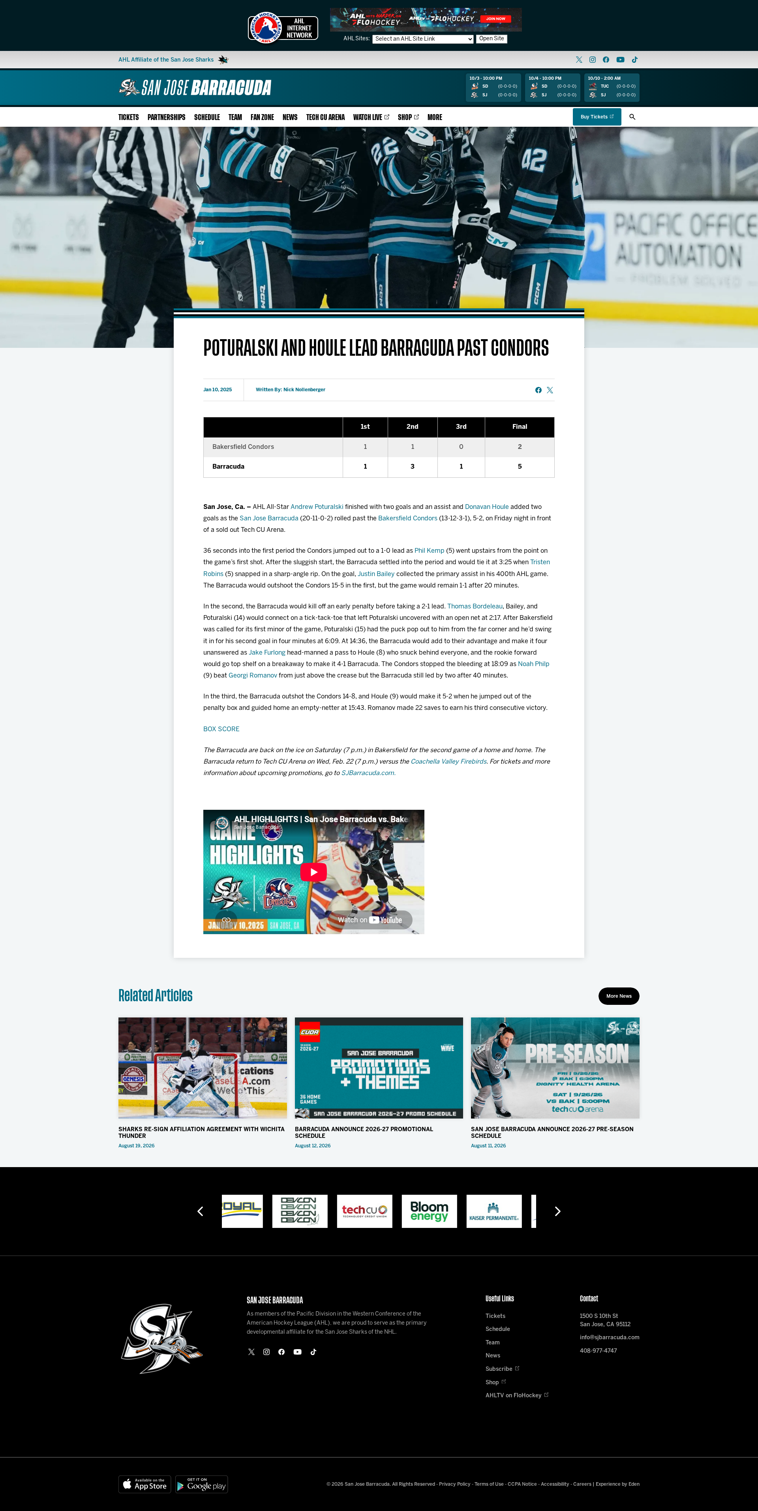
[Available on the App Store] (144, 1484)
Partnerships (167, 117)
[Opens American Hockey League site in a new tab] (283, 27)
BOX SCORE (221, 729)
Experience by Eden (618, 1484)
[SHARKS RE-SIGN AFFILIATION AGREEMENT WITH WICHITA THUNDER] (202, 1068)
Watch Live (367, 117)
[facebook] (606, 59)
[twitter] (579, 59)
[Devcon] (249, 1211)
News (290, 117)
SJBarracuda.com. (368, 773)
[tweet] (550, 390)
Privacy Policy (455, 1484)
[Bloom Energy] (379, 1211)
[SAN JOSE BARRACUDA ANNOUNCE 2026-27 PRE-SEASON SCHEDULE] (555, 1068)
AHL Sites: (357, 38)
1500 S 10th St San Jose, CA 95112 (605, 1320)
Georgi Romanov (253, 676)
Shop (405, 117)
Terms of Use (489, 1484)
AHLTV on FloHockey (514, 1395)
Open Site (491, 38)
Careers (582, 1484)
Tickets (128, 117)
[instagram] (592, 59)
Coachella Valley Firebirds (448, 762)
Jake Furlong (267, 653)
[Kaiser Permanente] (443, 1211)
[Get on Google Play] (201, 1484)
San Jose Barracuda (269, 519)
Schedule (207, 117)
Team (235, 117)
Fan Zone (262, 117)
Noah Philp (534, 664)
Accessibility (555, 1484)
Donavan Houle (487, 507)
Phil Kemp (430, 551)
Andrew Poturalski (317, 507)
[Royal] (508, 1211)
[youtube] (620, 59)
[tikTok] (635, 59)
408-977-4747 (598, 1351)
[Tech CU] (314, 1211)
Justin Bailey (376, 574)
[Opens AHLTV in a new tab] (426, 20)
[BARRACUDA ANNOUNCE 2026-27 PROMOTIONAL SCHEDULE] (379, 1068)
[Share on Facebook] (538, 390)
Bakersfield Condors (407, 519)
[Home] (194, 87)
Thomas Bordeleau (475, 607)
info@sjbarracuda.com (610, 1337)
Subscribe (499, 1369)
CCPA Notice (522, 1484)
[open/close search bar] (632, 117)
